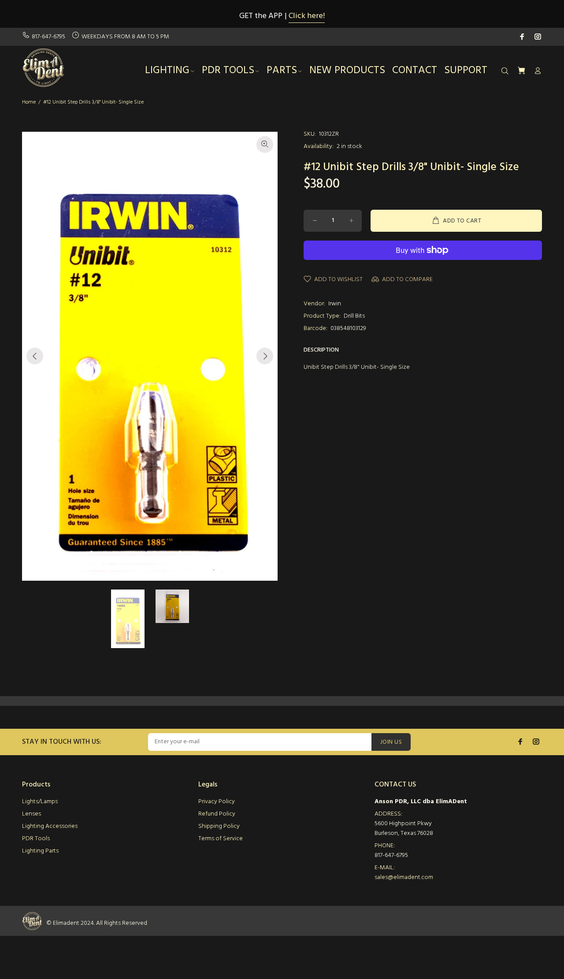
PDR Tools (36, 839)
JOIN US (391, 742)
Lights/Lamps (40, 802)
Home (29, 102)
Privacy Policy (216, 802)
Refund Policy (216, 814)
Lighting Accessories (50, 826)
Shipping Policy (219, 826)
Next (264, 356)
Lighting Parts (40, 851)
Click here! (307, 16)
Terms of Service (220, 839)
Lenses (31, 814)
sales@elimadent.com (404, 877)
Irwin (334, 304)
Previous (34, 356)
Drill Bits (354, 316)
